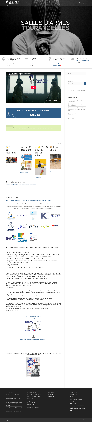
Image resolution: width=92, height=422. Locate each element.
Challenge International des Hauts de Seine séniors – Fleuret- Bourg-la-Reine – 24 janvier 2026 (76, 109)
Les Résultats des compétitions (59, 59)
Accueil (69, 73)
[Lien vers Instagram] (83, 3)
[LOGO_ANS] (55, 226)
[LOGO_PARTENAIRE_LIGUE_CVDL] (22, 226)
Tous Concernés (81, 58)
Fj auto (71, 396)
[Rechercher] (74, 3)
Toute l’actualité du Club (16, 182)
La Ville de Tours (74, 403)
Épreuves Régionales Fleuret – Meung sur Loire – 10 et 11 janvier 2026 (13, 399)
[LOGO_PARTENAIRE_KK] (44, 215)
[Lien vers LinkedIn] (85, 3)
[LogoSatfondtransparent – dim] (13, 3)
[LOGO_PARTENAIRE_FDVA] (33, 237)
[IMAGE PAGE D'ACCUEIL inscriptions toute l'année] (33, 113)
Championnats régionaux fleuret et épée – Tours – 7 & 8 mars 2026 (13, 395)
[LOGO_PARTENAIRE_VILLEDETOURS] (33, 226)
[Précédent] (58, 143)
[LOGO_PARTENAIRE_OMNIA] (11, 215)
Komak (71, 398)
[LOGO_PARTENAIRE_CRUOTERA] (33, 215)
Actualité (50, 394)
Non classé (51, 396)
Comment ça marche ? (11, 379)
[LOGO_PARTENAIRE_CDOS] (11, 226)
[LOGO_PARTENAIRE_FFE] (55, 215)
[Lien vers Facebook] (79, 3)
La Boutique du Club (35, 59)
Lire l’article (8, 166)
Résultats (50, 398)
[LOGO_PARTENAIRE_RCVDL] (11, 237)
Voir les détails (24, 172)
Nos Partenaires (13, 197)
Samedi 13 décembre (25, 148)
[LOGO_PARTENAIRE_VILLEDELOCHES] (44, 226)
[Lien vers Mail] (81, 3)
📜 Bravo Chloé (54, 148)
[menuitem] (22, 3)
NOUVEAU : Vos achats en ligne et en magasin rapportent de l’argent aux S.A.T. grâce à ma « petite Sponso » (33, 354)
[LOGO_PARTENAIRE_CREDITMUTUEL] (22, 215)
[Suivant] (60, 143)
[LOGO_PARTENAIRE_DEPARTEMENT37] (22, 237)
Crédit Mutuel (73, 394)
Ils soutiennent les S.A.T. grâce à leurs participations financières (33, 204)
